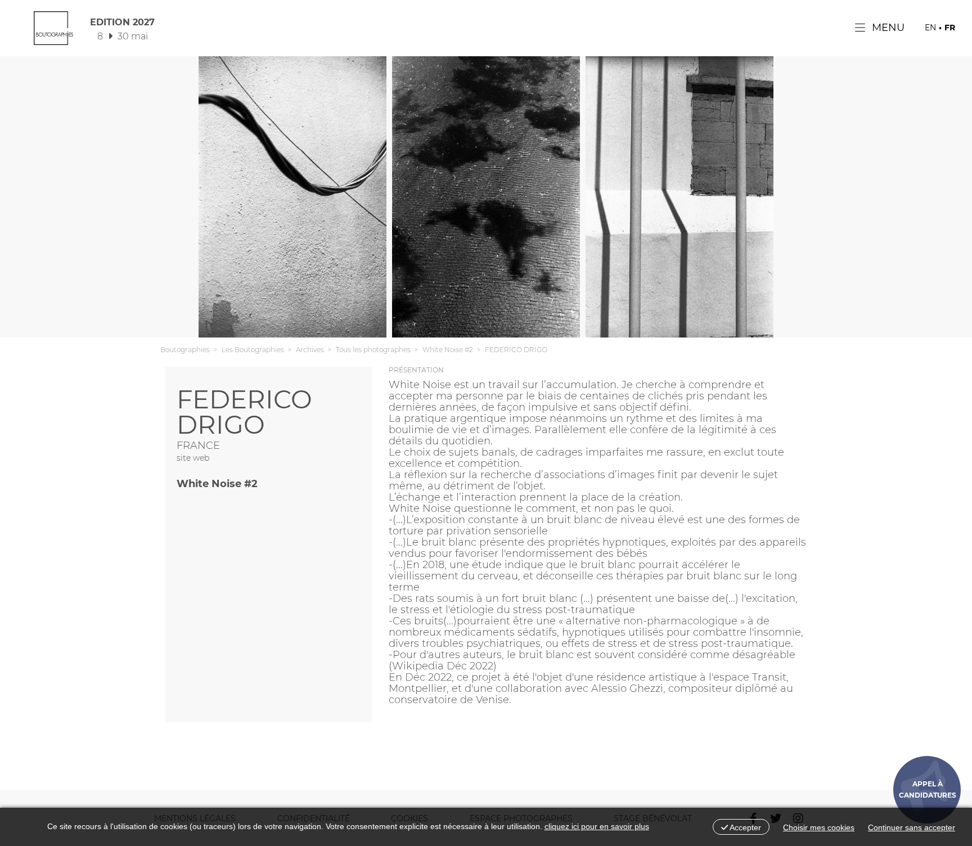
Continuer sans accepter (911, 827)
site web (193, 458)
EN (930, 27)
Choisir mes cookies (818, 827)
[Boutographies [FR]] (53, 31)
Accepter (744, 827)
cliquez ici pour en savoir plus (596, 826)
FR (949, 27)
